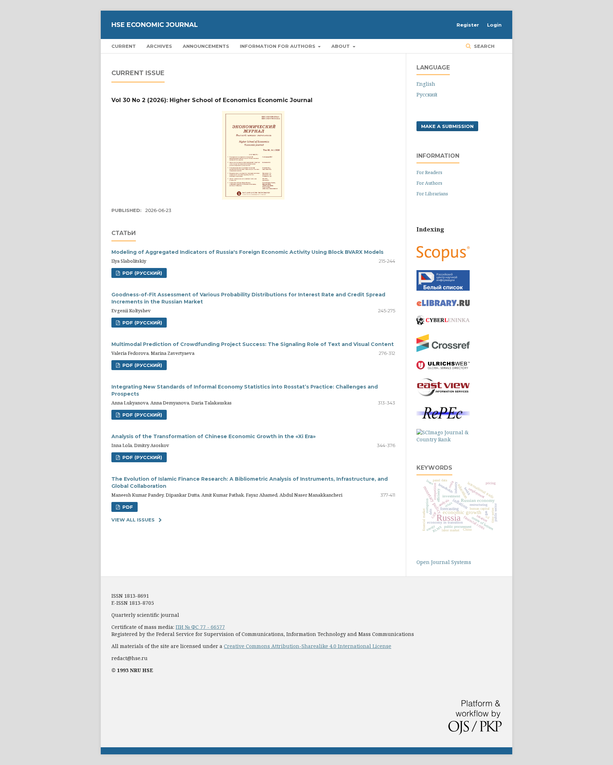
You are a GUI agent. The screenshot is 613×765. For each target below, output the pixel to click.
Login (494, 25)
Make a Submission (447, 126)
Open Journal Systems (443, 562)
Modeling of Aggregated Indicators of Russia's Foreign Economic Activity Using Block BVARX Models (247, 252)
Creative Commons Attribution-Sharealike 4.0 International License (307, 646)
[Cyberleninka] (443, 323)
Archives (159, 46)
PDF (127, 507)
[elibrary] (443, 304)
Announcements (206, 46)
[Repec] (443, 418)
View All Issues (133, 520)
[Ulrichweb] (443, 367)
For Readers (429, 172)
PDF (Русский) (141, 273)
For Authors (429, 183)
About (341, 46)
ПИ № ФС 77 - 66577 (200, 627)
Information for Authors (278, 46)
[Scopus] (443, 259)
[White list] (443, 288)
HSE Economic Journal (154, 25)
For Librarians (432, 193)
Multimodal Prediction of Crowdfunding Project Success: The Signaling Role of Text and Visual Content (252, 344)
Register (468, 25)
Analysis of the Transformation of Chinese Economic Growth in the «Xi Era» (213, 436)
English (425, 83)
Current (123, 46)
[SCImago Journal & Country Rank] (443, 439)
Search (484, 46)
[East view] (443, 394)
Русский (426, 94)
